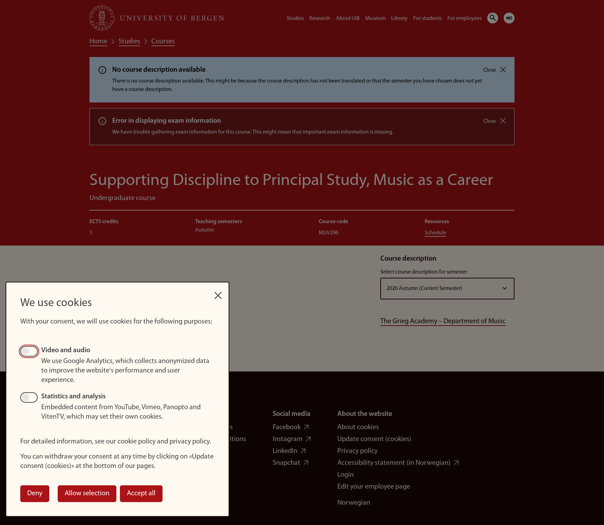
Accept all (141, 493)
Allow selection (87, 493)
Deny (34, 493)
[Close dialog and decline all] (218, 292)
